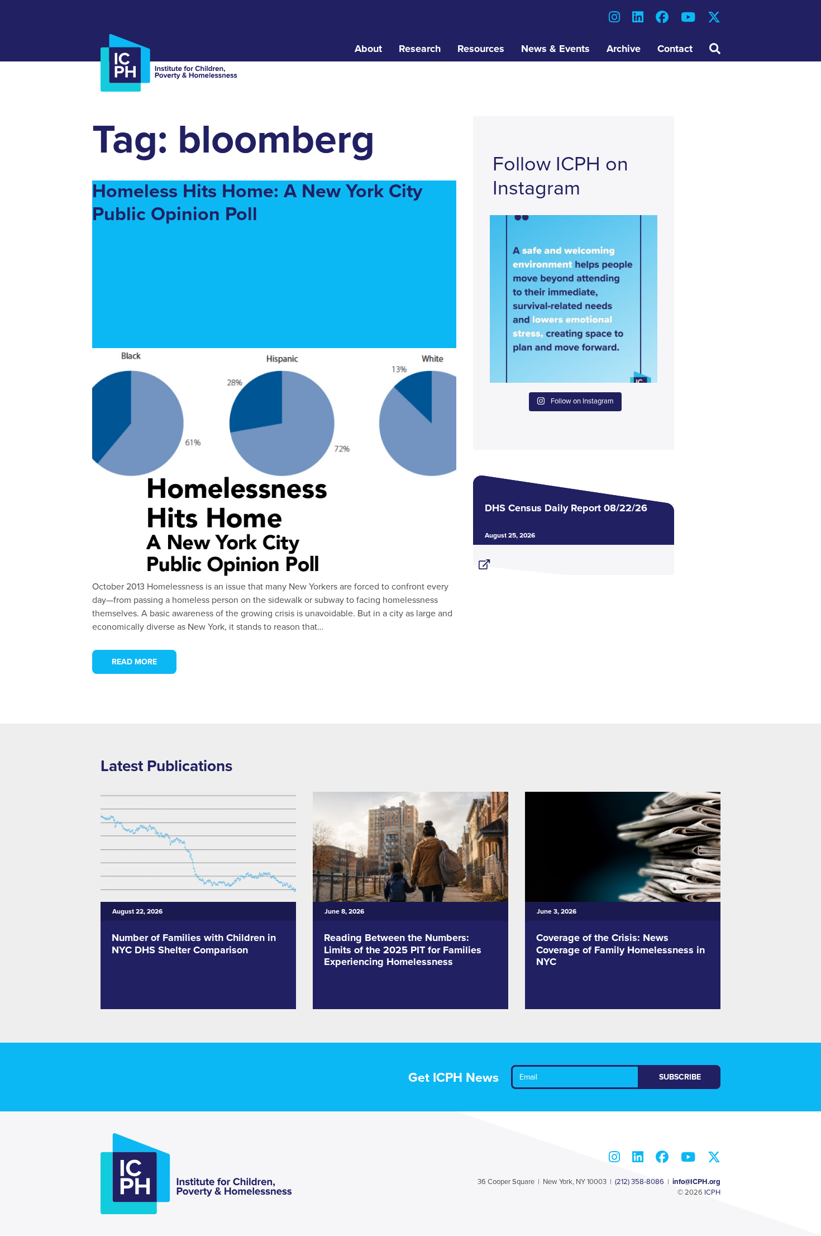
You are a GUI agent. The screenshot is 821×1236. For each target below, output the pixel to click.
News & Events (555, 48)
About (368, 48)
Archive (624, 48)
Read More (134, 662)
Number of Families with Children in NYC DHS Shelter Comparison (194, 943)
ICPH (712, 1192)
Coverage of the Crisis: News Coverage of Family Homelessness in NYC (620, 949)
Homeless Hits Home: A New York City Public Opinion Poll (257, 203)
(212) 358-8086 (639, 1181)
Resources (480, 48)
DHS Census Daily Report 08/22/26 (566, 508)
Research (420, 48)
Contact (675, 48)
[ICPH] (169, 63)
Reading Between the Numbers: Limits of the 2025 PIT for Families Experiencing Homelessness (402, 949)
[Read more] (573, 560)
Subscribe (680, 1077)
